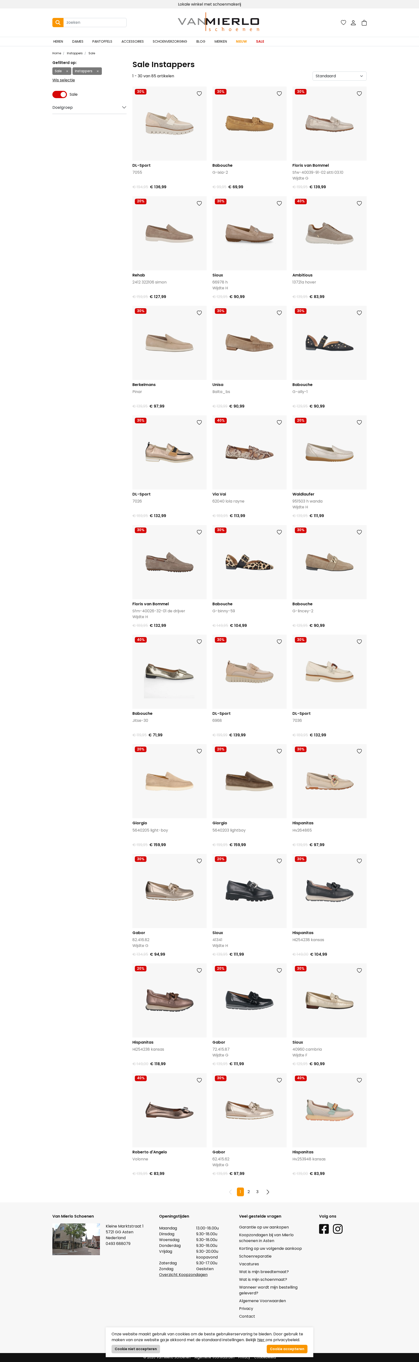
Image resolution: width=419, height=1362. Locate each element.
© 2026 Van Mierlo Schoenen (167, 1357)
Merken (221, 41)
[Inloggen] (353, 22)
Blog (200, 41)
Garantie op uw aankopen (264, 1227)
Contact (247, 1316)
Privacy (246, 1308)
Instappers (74, 53)
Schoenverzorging (170, 41)
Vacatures (249, 1264)
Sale (260, 41)
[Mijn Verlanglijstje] (343, 22)
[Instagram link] (338, 1228)
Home (56, 53)
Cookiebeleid (265, 1357)
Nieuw (241, 41)
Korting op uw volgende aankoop (270, 1248)
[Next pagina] (268, 1192)
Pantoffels (102, 41)
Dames (77, 41)
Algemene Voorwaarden (262, 1301)
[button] (364, 23)
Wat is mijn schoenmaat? (263, 1279)
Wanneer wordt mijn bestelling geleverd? (268, 1290)
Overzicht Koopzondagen (183, 1274)
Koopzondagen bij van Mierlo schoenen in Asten (266, 1238)
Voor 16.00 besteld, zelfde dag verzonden (210, 4)
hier (261, 1340)
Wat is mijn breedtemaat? (264, 1272)
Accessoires (132, 41)
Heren (58, 41)
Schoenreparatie (255, 1256)
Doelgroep (62, 107)
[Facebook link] (324, 1228)
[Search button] (58, 22)
